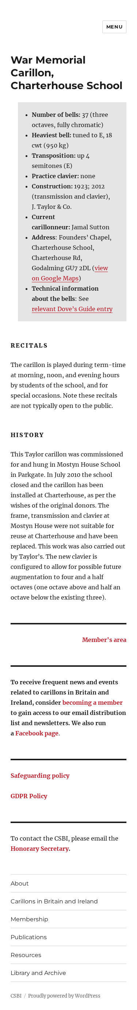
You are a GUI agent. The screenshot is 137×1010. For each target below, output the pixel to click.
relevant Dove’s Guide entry (72, 309)
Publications (29, 937)
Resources (26, 955)
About (20, 883)
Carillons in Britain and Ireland (54, 901)
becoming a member (92, 702)
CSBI (16, 996)
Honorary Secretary (40, 848)
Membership (29, 919)
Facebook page (36, 733)
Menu (114, 27)
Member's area (104, 639)
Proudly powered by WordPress (64, 996)
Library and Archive (38, 972)
